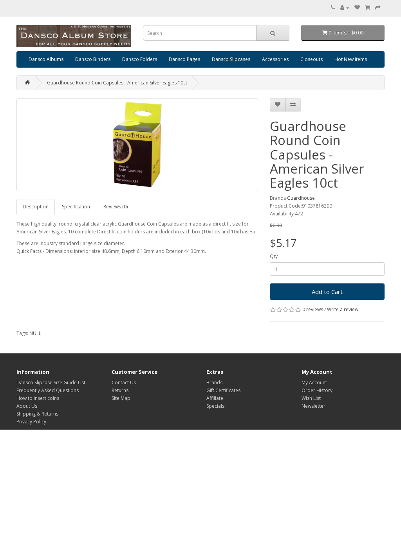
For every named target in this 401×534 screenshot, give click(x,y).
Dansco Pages (184, 59)
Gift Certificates (223, 390)
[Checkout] (378, 7)
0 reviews (312, 309)
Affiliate (214, 398)
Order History (317, 390)
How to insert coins (37, 398)
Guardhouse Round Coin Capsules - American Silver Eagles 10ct (117, 82)
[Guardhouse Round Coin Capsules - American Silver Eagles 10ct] (137, 144)
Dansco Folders (139, 59)
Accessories (275, 59)
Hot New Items (350, 59)
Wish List (311, 398)
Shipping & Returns (37, 413)
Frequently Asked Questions (47, 390)
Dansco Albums (46, 59)
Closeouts (311, 59)
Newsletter (313, 406)
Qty (274, 256)
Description (36, 206)
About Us (26, 406)
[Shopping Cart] (367, 7)
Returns (120, 390)
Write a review (342, 309)
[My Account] (344, 7)
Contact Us (124, 382)
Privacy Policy (31, 421)
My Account (314, 382)
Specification (76, 206)
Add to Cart (327, 292)
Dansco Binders (92, 59)
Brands (214, 382)
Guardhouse (301, 198)
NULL (35, 333)
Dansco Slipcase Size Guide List (50, 382)
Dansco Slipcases (231, 59)
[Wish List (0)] (357, 7)
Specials (215, 406)
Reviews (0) (115, 206)
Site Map (121, 398)
